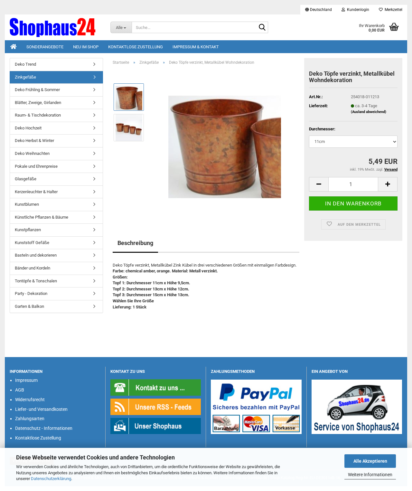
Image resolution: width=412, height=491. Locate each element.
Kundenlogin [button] (357, 9)
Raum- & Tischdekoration (38, 115)
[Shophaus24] (55, 27)
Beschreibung (135, 243)
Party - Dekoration (31, 293)
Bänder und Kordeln (32, 268)
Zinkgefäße (25, 77)
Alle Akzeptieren (370, 461)
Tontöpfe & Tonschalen (36, 281)
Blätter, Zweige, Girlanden (38, 102)
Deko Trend (25, 64)
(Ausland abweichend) (368, 112)
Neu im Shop (85, 46)
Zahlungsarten (29, 418)
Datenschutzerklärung (51, 478)
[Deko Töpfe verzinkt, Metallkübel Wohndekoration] (224, 142)
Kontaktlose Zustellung (135, 46)
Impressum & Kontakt (196, 46)
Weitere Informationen (370, 474)
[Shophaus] (155, 425)
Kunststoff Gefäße (32, 242)
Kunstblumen (27, 204)
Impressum (26, 380)
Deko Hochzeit (28, 128)
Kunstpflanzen (28, 229)
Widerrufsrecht (30, 399)
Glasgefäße (25, 178)
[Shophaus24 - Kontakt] (155, 387)
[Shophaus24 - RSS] (155, 406)
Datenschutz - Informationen (43, 428)
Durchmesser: (322, 129)
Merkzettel (392, 9)
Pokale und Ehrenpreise (36, 166)
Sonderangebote (44, 46)
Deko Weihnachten (32, 153)
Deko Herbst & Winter (34, 140)
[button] (318, 9)
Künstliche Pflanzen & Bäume (41, 217)
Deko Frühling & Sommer (37, 89)
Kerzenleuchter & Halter (36, 191)
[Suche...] (262, 27)
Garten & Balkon (29, 306)
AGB (19, 389)
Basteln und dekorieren (36, 255)
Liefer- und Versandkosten (41, 409)
